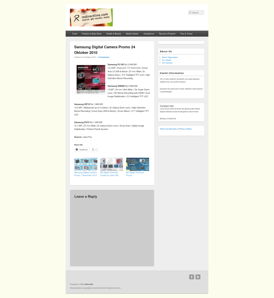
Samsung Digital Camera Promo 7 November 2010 (85, 174)
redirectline (88, 284)
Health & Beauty (113, 33)
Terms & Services (168, 128)
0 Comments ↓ (104, 57)
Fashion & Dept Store (91, 33)
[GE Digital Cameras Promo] (137, 164)
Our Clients (166, 60)
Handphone (149, 33)
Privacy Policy (185, 128)
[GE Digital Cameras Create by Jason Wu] (111, 164)
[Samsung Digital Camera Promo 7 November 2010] (85, 164)
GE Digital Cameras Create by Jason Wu (109, 174)
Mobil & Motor (132, 33)
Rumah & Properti (167, 33)
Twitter (198, 276)
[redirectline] (91, 25)
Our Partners (167, 62)
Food (74, 33)
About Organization (170, 57)
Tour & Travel (186, 33)
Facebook (191, 276)
